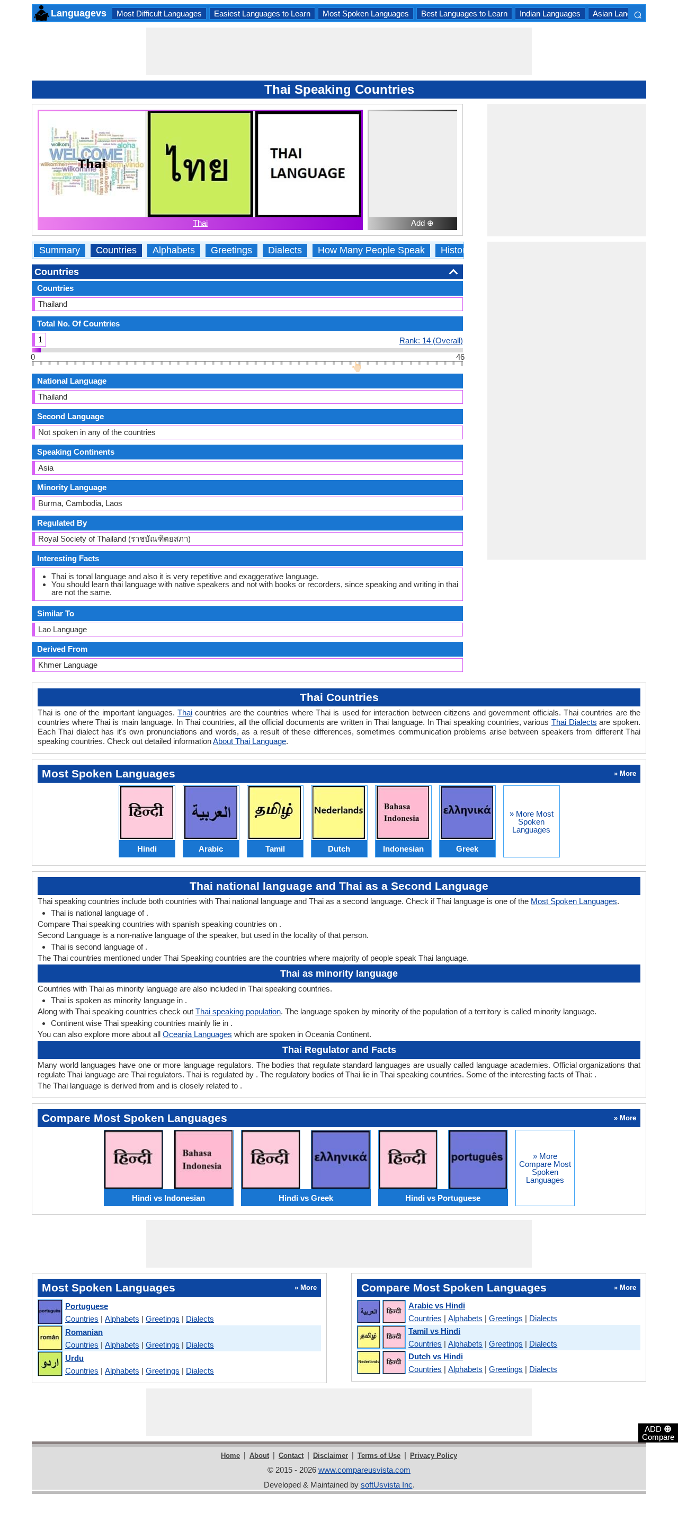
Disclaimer (330, 1455)
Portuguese (86, 1306)
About (259, 1455)
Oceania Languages (197, 1034)
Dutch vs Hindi (435, 1356)
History (455, 250)
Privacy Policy (433, 1455)
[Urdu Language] (49, 1364)
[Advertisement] (339, 51)
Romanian (84, 1332)
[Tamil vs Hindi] (381, 1337)
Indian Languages (550, 13)
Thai (200, 222)
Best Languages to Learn (464, 13)
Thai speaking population (238, 1011)
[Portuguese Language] (49, 1312)
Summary (59, 250)
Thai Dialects (574, 722)
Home (230, 1455)
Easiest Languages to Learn (262, 13)
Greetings (231, 250)
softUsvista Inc (387, 1484)
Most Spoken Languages (366, 13)
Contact (291, 1455)
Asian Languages (623, 13)
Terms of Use (379, 1455)
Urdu (74, 1357)
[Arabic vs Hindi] (381, 1312)
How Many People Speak (371, 250)
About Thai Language (249, 741)
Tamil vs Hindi (434, 1330)
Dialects (285, 250)
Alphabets (174, 250)
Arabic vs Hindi (436, 1305)
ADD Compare (658, 1432)
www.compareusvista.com (364, 1469)
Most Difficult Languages (159, 13)
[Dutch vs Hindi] (381, 1363)
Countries (116, 250)
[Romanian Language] (49, 1338)
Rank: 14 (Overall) (431, 340)
